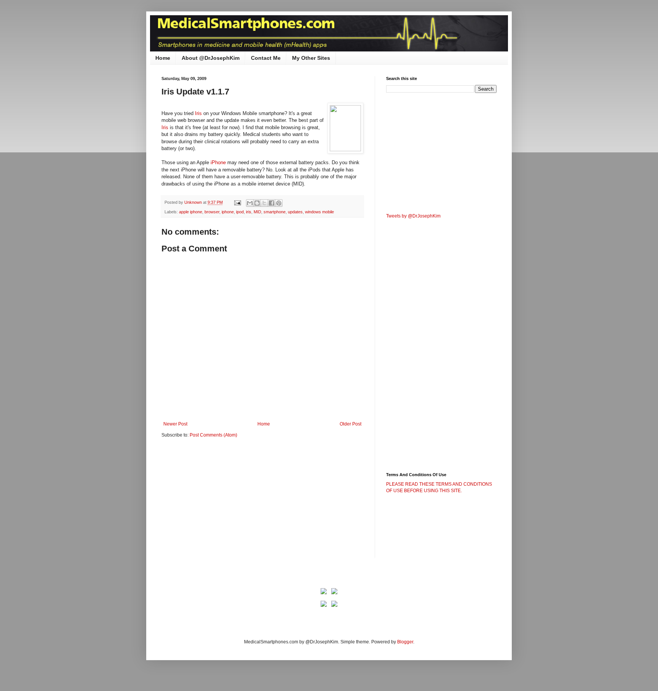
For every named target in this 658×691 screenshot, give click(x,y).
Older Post (350, 424)
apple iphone (190, 212)
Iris (199, 113)
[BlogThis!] (257, 203)
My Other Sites (311, 58)
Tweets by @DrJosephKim (413, 216)
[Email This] (250, 203)
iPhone (219, 162)
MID (257, 212)
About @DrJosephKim (211, 58)
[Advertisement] (225, 503)
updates (295, 212)
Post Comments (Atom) (213, 435)
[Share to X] (264, 203)
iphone (228, 212)
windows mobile (319, 212)
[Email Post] (237, 202)
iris (248, 212)
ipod (240, 212)
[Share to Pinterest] (279, 203)
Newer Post (175, 424)
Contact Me (266, 58)
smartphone (275, 212)
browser (211, 212)
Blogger (405, 642)
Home (162, 58)
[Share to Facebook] (271, 203)
